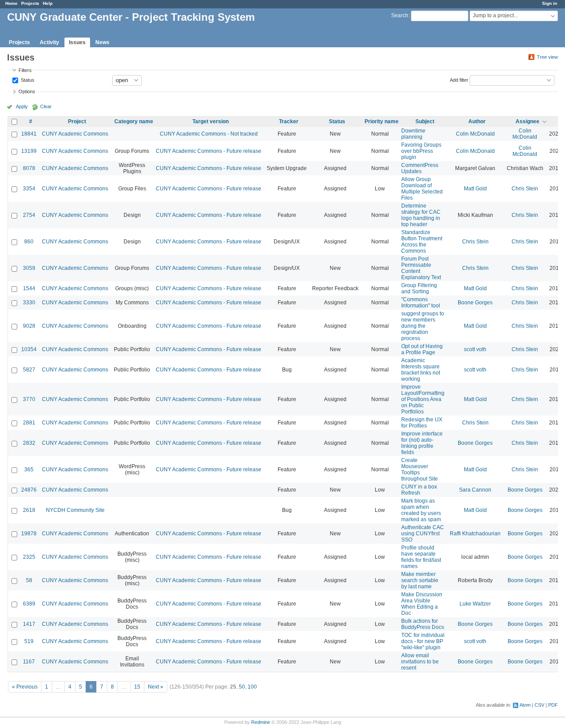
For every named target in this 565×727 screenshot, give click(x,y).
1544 (29, 288)
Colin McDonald (475, 134)
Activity (49, 42)
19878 (29, 533)
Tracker (288, 121)
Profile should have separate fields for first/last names (421, 557)
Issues (77, 42)
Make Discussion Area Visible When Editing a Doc (421, 603)
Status (26, 79)
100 (252, 687)
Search (399, 15)
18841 (29, 134)
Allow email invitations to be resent (420, 661)
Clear (46, 106)
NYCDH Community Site (75, 510)
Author (477, 121)
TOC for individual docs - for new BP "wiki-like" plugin (422, 641)
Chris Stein (525, 189)
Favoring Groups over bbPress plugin (421, 151)
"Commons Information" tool (420, 302)
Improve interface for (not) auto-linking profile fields (422, 443)
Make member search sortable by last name (419, 580)
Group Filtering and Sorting (419, 288)
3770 (29, 399)
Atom (525, 705)
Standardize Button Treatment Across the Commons (421, 241)
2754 (29, 215)
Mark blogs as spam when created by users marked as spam (421, 510)
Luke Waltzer (475, 604)
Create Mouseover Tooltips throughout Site (419, 469)
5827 (29, 370)
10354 (29, 349)
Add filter (459, 79)
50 (242, 687)
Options (27, 91)
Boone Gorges (475, 302)
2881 (29, 423)
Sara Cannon (475, 490)
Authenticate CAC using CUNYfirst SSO (422, 533)
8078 (29, 168)
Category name (133, 121)
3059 (29, 268)
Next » (155, 687)
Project (77, 121)
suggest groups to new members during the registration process (422, 325)
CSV (539, 705)
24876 (29, 490)
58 (29, 580)
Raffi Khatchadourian (475, 533)
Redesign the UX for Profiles (421, 423)
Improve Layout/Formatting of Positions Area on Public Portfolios (422, 399)
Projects (30, 3)
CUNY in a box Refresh (419, 490)
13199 (29, 151)
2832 (29, 443)
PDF (553, 705)
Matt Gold (475, 189)
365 (29, 469)
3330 (29, 302)
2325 (29, 557)
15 (137, 687)
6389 (29, 604)
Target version (210, 121)
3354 (29, 189)
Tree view (547, 57)
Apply (22, 106)
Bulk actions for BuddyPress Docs (422, 624)
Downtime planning (413, 134)
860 (29, 242)
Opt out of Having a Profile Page (422, 349)
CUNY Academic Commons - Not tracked (209, 134)
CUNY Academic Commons (75, 134)
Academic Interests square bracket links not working (420, 369)
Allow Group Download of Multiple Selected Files (422, 188)
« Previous (25, 687)
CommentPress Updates (419, 168)
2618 (29, 510)
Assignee (527, 121)
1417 (29, 624)
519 (29, 641)
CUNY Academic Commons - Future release (208, 151)
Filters (25, 70)
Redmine (260, 722)
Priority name (382, 121)
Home (11, 3)
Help (48, 3)
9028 (29, 326)
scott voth (475, 349)
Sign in (549, 3)
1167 (29, 662)
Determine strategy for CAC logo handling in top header (421, 215)
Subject (424, 121)
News (102, 42)
